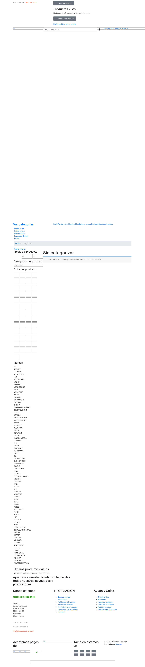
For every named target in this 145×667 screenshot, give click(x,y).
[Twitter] (82, 653)
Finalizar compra (104, 607)
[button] (116, 29)
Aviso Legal (62, 599)
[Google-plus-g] (88, 653)
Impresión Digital (21, 236)
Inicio (55, 224)
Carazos (118, 644)
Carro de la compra (106, 605)
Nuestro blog (73, 224)
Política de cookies (65, 605)
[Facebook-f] (76, 653)
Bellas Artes (19, 228)
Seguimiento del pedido (107, 610)
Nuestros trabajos (106, 224)
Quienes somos (85, 224)
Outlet (16, 238)
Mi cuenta (102, 599)
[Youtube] (93, 653)
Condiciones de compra (67, 607)
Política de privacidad (66, 602)
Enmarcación (19, 231)
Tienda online (63, 224)
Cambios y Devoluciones (68, 610)
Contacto (95, 224)
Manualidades (19, 233)
